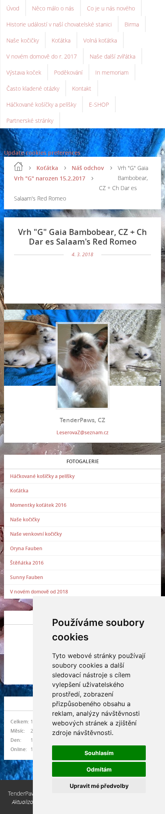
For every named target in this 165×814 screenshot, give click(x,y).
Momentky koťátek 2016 (38, 505)
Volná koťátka (100, 40)
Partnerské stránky (29, 120)
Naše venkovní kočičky (36, 534)
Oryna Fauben (26, 548)
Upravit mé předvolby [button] (99, 785)
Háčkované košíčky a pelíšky (41, 104)
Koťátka (61, 40)
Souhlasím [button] (99, 752)
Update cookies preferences (42, 152)
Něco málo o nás (53, 8)
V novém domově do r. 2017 (41, 56)
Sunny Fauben (26, 577)
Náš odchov (88, 168)
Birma (132, 24)
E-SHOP (99, 104)
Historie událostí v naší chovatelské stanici (59, 24)
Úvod (12, 8)
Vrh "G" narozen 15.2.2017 (49, 178)
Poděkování (68, 72)
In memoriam (112, 72)
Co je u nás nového (111, 8)
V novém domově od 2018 (39, 591)
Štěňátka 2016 (27, 562)
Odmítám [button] (99, 769)
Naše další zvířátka (112, 56)
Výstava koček (23, 72)
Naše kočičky (22, 40)
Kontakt (81, 88)
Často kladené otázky (32, 88)
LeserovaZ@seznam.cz (82, 432)
